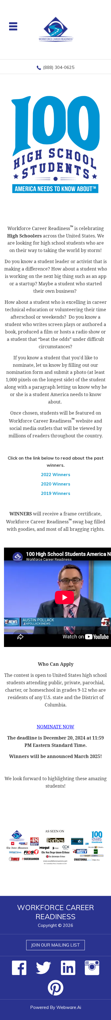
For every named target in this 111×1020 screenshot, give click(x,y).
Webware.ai (68, 1007)
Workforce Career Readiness (55, 912)
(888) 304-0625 (58, 67)
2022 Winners (55, 474)
